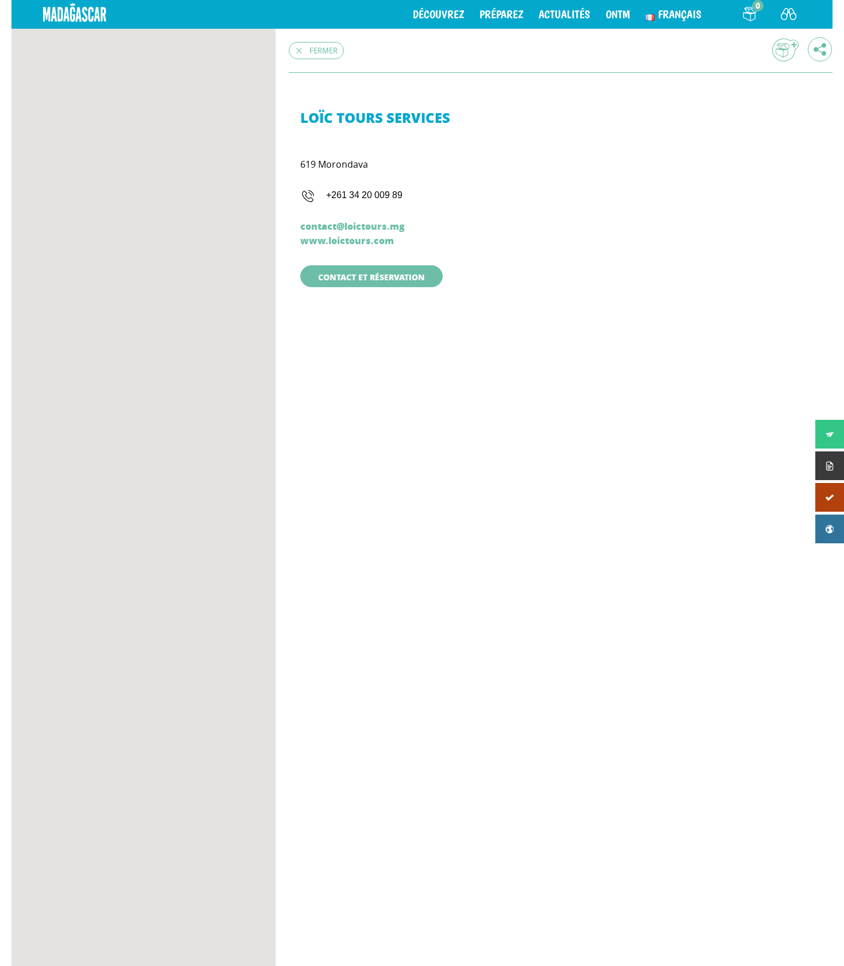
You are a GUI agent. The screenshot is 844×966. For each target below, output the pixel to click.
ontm (618, 14)
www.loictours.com (347, 240)
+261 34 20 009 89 (364, 195)
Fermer (323, 50)
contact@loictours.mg (352, 226)
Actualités (564, 14)
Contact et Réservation (371, 277)
